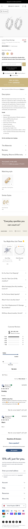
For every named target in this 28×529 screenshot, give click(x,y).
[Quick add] (11, 184)
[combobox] (20, 378)
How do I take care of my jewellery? (10, 280)
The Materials (7, 145)
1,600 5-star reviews (13, 164)
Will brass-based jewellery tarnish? (12, 313)
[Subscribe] (24, 470)
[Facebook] (3, 522)
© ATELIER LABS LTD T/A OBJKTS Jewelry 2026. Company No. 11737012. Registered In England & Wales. (13, 526)
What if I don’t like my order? (11, 300)
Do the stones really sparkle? (11, 294)
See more (14, 369)
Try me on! (5, 11)
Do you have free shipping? (10, 273)
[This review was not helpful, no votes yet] (25, 410)
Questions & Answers (14, 439)
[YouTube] (17, 522)
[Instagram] (7, 522)
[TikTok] (10, 522)
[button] (24, 64)
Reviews (5, 150)
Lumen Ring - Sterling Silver (7, 187)
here (16, 138)
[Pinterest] (13, 522)
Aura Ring (7, 258)
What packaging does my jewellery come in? (12, 288)
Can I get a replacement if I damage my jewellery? (13, 306)
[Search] (23, 6)
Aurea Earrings (5, 207)
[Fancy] (20, 522)
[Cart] (25, 6)
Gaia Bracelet (19, 258)
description (6, 94)
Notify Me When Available (11, 68)
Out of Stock (11, 64)
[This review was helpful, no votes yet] (22, 410)
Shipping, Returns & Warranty (12, 155)
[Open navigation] (1, 6)
